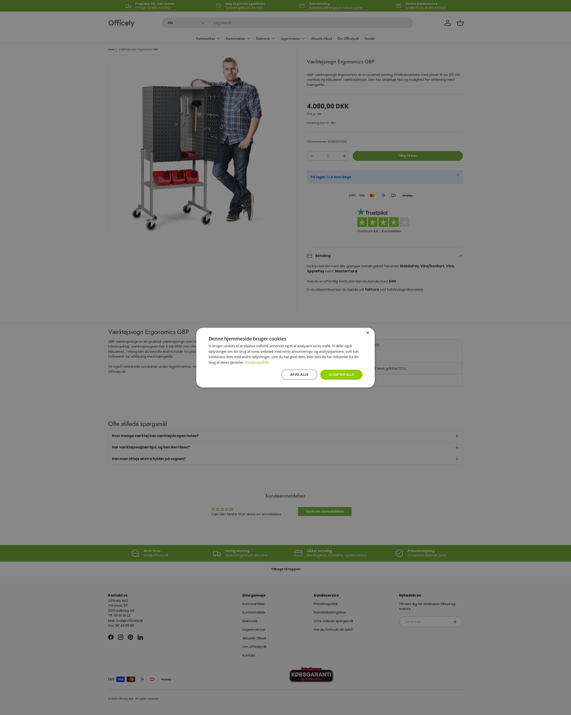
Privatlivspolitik (257, 362)
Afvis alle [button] (299, 374)
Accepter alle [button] (341, 374)
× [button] (367, 332)
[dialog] (285, 357)
